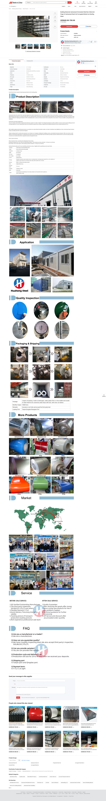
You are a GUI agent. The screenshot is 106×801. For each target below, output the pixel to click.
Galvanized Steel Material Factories (28, 782)
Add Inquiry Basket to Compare (33, 51)
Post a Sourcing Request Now (43, 697)
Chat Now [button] (89, 26)
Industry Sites (61, 792)
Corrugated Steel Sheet (79, 762)
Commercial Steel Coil (43, 776)
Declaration (66, 796)
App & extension (82, 6)
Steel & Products (25, 8)
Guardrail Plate (12, 765)
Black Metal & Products (31, 776)
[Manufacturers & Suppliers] (15, 2)
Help (75, 6)
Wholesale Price (54, 792)
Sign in (96, 3)
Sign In (62, 55)
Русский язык (42, 793)
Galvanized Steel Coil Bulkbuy (29, 785)
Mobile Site (79, 792)
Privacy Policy (71, 796)
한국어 (63, 793)
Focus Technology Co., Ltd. (45, 796)
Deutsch (50, 793)
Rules (96, 6)
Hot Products (23, 792)
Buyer (69, 6)
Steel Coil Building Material (88, 782)
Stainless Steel (22, 776)
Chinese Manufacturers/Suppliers (38, 792)
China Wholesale (48, 792)
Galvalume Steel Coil (35, 762)
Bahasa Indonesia (87, 793)
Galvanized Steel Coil (13, 762)
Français (37, 793)
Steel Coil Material (55, 782)
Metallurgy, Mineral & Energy (16, 8)
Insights (84, 792)
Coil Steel (47, 782)
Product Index (74, 792)
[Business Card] (95, 66)
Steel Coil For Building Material (15, 785)
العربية (60, 793)
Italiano (47, 793)
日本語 (66, 793)
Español (28, 793)
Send (18, 697)
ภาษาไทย (73, 793)
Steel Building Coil (64, 782)
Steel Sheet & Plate (13, 776)
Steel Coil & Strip (32, 8)
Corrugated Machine (35, 765)
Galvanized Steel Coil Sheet (75, 782)
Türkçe (77, 793)
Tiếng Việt (81, 793)
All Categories (13, 6)
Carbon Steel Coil (53, 776)
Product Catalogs (26, 760)
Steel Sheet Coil (40, 782)
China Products (29, 792)
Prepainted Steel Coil (57, 762)
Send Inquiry (69, 26)
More (10, 787)
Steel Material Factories (14, 782)
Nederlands (55, 793)
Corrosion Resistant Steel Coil (64, 776)
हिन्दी (69, 793)
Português (32, 793)
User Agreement (60, 796)
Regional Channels (67, 792)
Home (10, 8)
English (24, 793)
